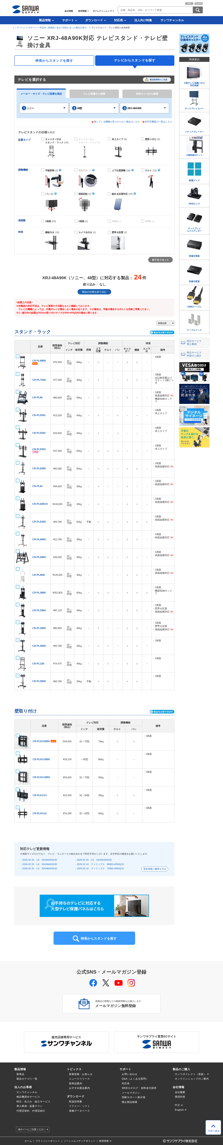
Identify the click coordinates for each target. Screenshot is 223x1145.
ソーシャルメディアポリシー (80, 1141)
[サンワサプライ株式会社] (25, 9)
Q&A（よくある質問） (135, 1078)
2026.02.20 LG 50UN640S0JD (39, 868)
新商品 (20, 1074)
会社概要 (180, 1092)
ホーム (28, 1141)
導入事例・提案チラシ (29, 1106)
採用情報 (82, 11)
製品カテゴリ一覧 (26, 1078)
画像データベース (79, 1110)
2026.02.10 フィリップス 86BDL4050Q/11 (100, 864)
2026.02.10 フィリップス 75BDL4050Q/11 (100, 868)
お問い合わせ (129, 1074)
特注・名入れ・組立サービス (33, 1101)
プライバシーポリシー (48, 1141)
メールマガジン (131, 1092)
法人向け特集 (143, 20)
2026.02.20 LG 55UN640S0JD (39, 864)
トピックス (74, 1069)
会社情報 (68, 11)
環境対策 (180, 1096)
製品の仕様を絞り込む (94, 291)
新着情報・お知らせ (81, 1074)
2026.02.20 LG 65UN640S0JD (39, 860)
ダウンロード (94, 20)
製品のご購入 (181, 1069)
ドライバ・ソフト (79, 1106)
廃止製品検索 (129, 1102)
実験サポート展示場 (133, 1097)
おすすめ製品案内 (79, 1088)
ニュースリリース (79, 1078)
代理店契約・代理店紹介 (30, 1110)
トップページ (18, 27)
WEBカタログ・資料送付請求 (139, 1088)
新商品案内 (75, 1083)
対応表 (118, 20)
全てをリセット (160, 259)
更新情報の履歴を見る (154, 869)
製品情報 (45, 20)
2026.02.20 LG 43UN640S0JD (94, 860)
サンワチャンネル (172, 20)
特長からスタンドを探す (54, 60)
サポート (68, 20)
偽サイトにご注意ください (32, 1129)
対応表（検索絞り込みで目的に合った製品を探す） (64, 27)
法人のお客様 (23, 1087)
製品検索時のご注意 (158, 79)
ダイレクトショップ (102, 11)
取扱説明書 (75, 1101)
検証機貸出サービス (28, 1096)
